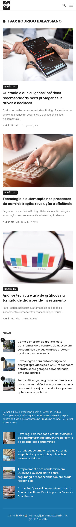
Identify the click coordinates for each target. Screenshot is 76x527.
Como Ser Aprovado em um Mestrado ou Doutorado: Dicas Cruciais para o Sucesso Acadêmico (45, 492)
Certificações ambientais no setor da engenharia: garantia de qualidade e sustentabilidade (43, 454)
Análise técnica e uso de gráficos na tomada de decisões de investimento (34, 298)
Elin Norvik (12, 125)
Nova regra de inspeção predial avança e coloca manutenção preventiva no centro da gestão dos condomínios (45, 438)
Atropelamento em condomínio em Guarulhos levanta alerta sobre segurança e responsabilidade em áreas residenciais (44, 475)
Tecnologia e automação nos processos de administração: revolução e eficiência (37, 201)
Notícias (10, 86)
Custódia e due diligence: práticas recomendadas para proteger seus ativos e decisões (33, 98)
